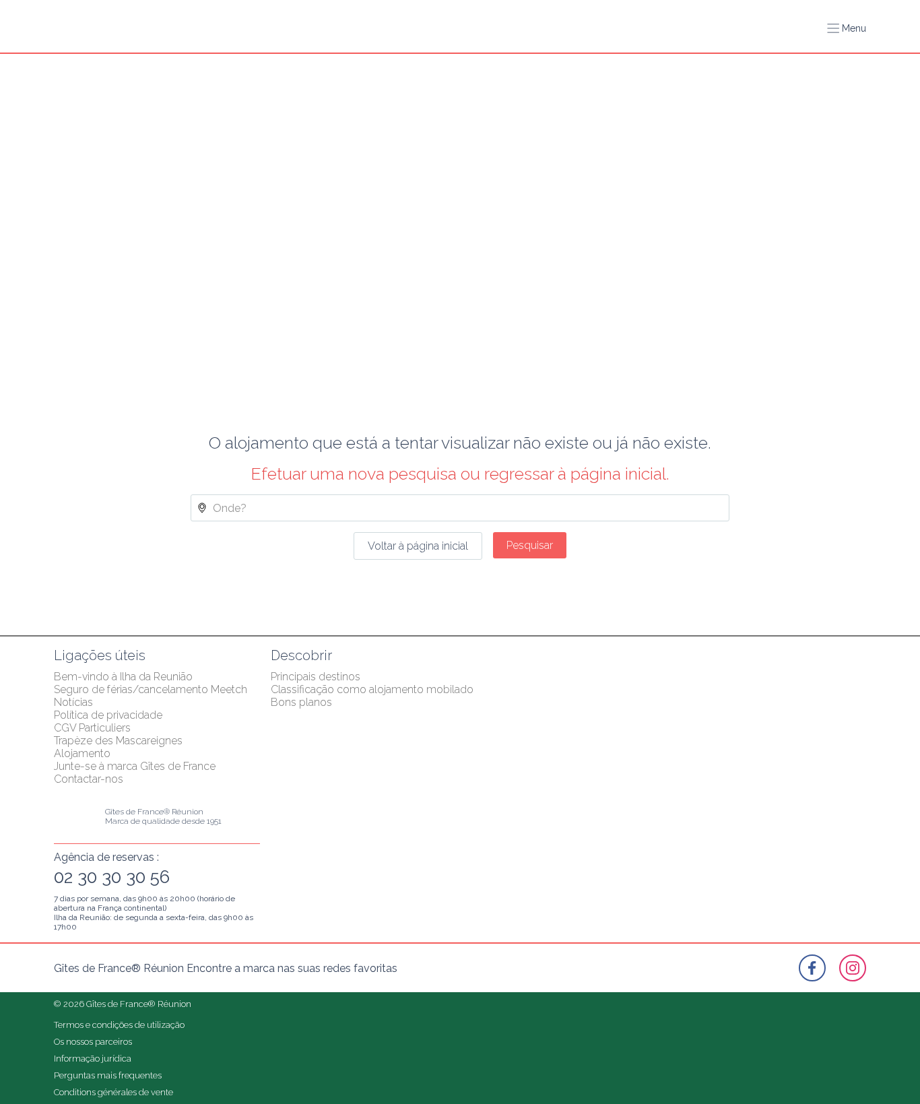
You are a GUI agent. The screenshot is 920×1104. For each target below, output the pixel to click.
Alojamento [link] (82, 753)
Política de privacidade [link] (108, 715)
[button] (846, 28)
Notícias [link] (73, 702)
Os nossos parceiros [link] (93, 1042)
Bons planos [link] (301, 702)
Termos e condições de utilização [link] (119, 1025)
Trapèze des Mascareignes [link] (118, 740)
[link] (812, 967)
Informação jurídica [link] (92, 1058)
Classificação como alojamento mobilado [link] (372, 689)
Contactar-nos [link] (88, 779)
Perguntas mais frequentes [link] (108, 1075)
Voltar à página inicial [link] (418, 546)
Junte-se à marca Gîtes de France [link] (135, 766)
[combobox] (460, 507)
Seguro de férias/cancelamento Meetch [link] (150, 689)
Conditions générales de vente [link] (113, 1092)
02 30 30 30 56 (112, 877)
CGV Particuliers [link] (92, 727)
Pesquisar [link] (529, 545)
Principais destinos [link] (315, 676)
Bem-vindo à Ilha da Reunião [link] (123, 676)
